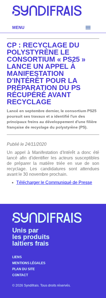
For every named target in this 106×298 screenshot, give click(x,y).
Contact (20, 275)
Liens (17, 257)
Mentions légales (28, 263)
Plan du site (23, 269)
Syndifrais (47, 12)
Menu (18, 27)
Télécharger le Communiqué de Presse (54, 182)
